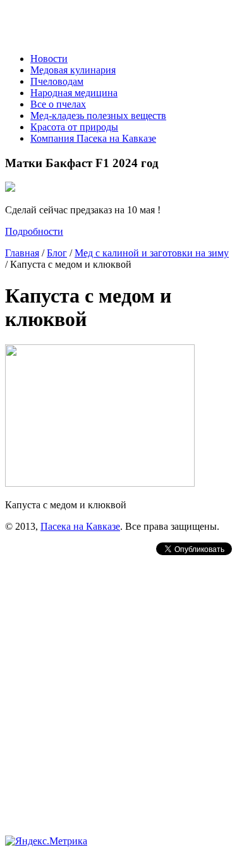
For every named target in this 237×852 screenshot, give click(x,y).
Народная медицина (74, 92)
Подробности (34, 231)
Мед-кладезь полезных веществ (98, 115)
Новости (49, 58)
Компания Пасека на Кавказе (93, 138)
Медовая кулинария (73, 70)
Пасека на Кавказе (80, 526)
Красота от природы (74, 127)
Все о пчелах (58, 104)
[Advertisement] (118, 676)
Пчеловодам (56, 81)
